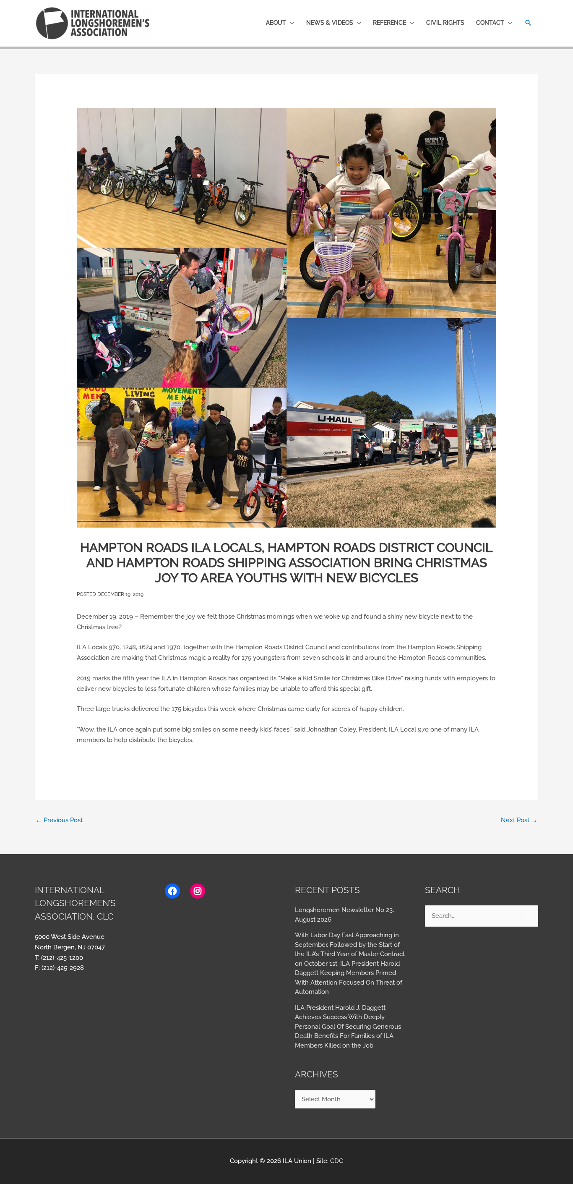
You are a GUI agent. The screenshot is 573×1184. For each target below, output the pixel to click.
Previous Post (59, 820)
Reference (389, 22)
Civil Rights (445, 22)
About (276, 22)
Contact (490, 22)
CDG (337, 1161)
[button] (528, 23)
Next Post (519, 820)
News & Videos (329, 22)
